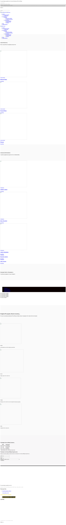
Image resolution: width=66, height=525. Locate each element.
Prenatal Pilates (3, 110)
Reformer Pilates (3, 79)
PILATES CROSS (4, 256)
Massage (2, 142)
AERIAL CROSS (3, 189)
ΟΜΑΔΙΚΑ (2, 187)
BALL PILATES (3, 220)
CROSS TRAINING (4, 252)
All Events (4, 287)
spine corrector (3, 261)
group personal (2, 77)
